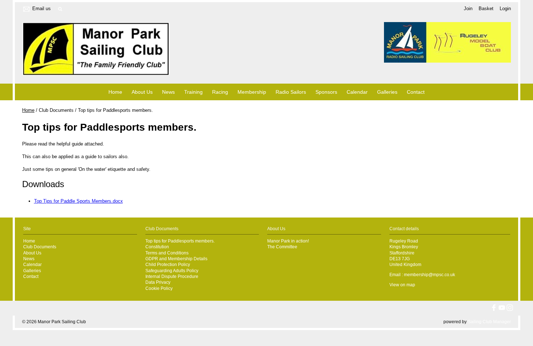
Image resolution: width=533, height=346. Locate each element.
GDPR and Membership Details (176, 258)
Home (115, 92)
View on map (402, 284)
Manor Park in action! (288, 241)
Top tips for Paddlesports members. (180, 241)
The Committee (282, 246)
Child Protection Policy (167, 264)
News (168, 92)
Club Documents (39, 246)
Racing (220, 92)
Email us (41, 8)
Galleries (387, 92)
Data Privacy (157, 282)
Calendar (357, 92)
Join (468, 8)
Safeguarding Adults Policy (171, 270)
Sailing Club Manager (489, 321)
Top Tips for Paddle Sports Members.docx (78, 201)
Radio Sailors (291, 92)
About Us (142, 92)
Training (193, 92)
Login (505, 8)
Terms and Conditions (167, 252)
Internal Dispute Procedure (171, 276)
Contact (416, 92)
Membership (251, 92)
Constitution (157, 246)
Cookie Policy (159, 288)
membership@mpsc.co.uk (429, 274)
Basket (486, 8)
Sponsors (326, 92)
